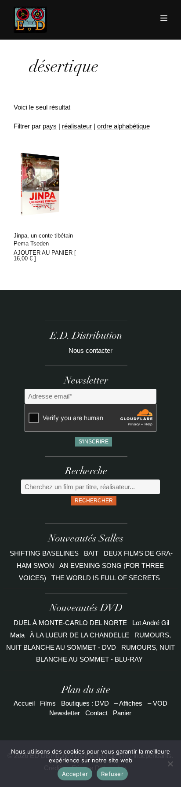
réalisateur (77, 126)
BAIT (92, 553)
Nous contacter (90, 350)
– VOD (157, 703)
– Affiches (128, 703)
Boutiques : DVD (85, 703)
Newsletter (64, 713)
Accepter (75, 773)
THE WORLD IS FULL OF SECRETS (105, 578)
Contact (96, 713)
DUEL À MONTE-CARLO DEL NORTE (70, 622)
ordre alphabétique (123, 126)
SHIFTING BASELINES (45, 553)
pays (50, 126)
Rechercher (94, 501)
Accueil (24, 703)
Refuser (112, 773)
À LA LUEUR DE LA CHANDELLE (79, 635)
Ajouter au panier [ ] (45, 255)
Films (48, 703)
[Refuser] (170, 763)
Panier (122, 713)
